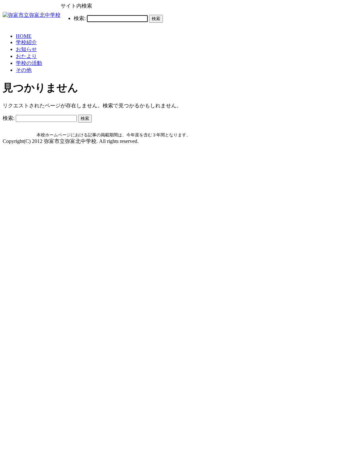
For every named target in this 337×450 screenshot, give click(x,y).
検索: (80, 18)
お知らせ (26, 49)
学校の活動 (29, 63)
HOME (24, 36)
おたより (26, 56)
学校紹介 (26, 42)
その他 (24, 70)
